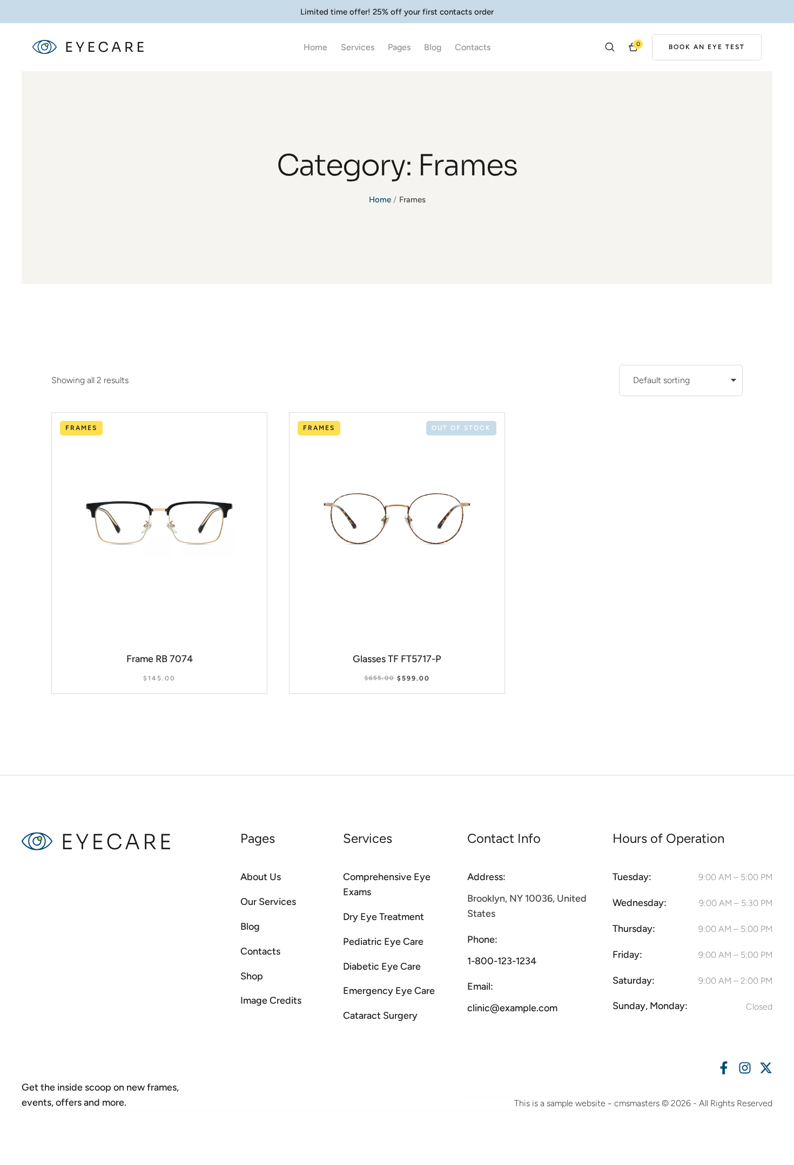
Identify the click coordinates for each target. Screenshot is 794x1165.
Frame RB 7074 (159, 659)
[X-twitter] (765, 1067)
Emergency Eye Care (389, 991)
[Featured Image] (159, 520)
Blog (432, 47)
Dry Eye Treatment (383, 917)
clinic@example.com (512, 1008)
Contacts (472, 47)
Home (380, 200)
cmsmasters (637, 1103)
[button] (707, 47)
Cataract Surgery (380, 1015)
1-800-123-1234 (501, 961)
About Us (260, 877)
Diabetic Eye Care (382, 966)
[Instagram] (744, 1067)
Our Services (268, 902)
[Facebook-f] (723, 1067)
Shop (251, 976)
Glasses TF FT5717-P (397, 659)
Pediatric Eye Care (383, 942)
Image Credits (270, 1000)
